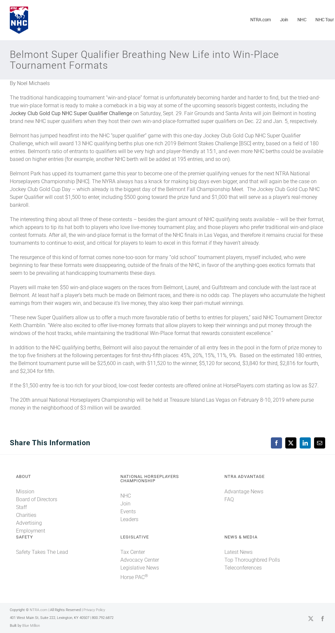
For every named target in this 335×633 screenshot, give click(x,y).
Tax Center (132, 552)
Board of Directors (36, 499)
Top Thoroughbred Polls (252, 560)
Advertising (29, 523)
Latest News (238, 552)
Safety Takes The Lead (42, 552)
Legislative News (139, 568)
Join (125, 504)
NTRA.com (38, 610)
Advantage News (243, 491)
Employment (30, 531)
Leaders (129, 519)
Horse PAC (134, 577)
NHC (125, 496)
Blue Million (31, 626)
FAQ (229, 499)
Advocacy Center (139, 560)
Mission (25, 491)
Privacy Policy (94, 610)
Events (128, 511)
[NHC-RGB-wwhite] (19, 9)
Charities (26, 515)
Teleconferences (243, 568)
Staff (21, 507)
